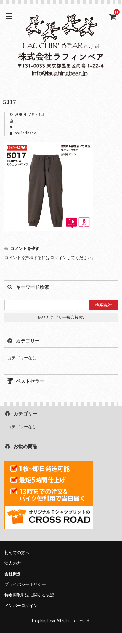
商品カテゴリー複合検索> (61, 317)
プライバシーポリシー (25, 584)
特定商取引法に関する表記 (29, 595)
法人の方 (12, 563)
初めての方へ (16, 552)
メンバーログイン (21, 606)
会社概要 (12, 574)
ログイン (58, 257)
